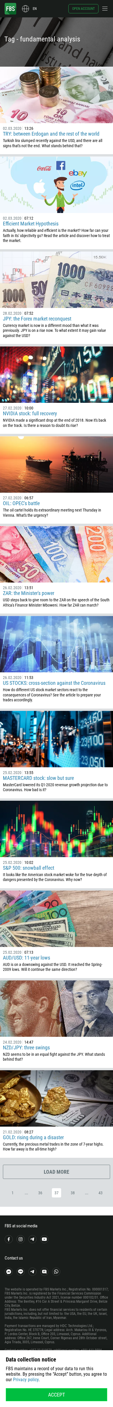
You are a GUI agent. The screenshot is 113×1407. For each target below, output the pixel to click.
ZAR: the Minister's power (28, 593)
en (35, 9)
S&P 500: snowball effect (28, 868)
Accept (56, 1395)
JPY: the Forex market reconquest (37, 319)
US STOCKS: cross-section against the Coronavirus (54, 683)
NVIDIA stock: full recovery (30, 413)
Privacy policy (26, 1379)
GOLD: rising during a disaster (33, 1137)
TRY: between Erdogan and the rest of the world (51, 134)
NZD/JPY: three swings (26, 1047)
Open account (83, 9)
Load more (56, 1172)
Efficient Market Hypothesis (31, 224)
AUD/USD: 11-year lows (26, 958)
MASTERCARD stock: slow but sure (38, 778)
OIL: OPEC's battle (21, 503)
